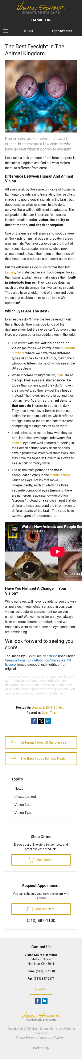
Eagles (10, 272)
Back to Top (41, 1048)
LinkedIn (45, 1001)
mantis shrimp (60, 475)
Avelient (60, 1037)
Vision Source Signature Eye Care (41, 1016)
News (19, 789)
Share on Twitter (41, 721)
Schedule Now (44, 909)
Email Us (41, 989)
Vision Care (23, 805)
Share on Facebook (34, 721)
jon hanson (49, 656)
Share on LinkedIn (48, 721)
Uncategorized (25, 797)
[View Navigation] (7, 31)
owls (60, 375)
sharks (17, 443)
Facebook (38, 1001)
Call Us (28, 31)
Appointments (62, 31)
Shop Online (44, 860)
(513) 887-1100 (46, 971)
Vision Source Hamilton (46, 1028)
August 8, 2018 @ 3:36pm (49, 707)
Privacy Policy (25, 1037)
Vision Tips (48, 712)
